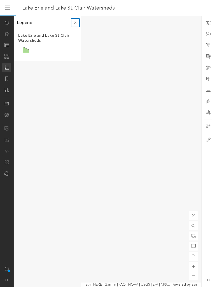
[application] (107, 151)
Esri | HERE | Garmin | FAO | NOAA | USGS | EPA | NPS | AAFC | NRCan (128, 285)
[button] (193, 225)
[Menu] (8, 8)
